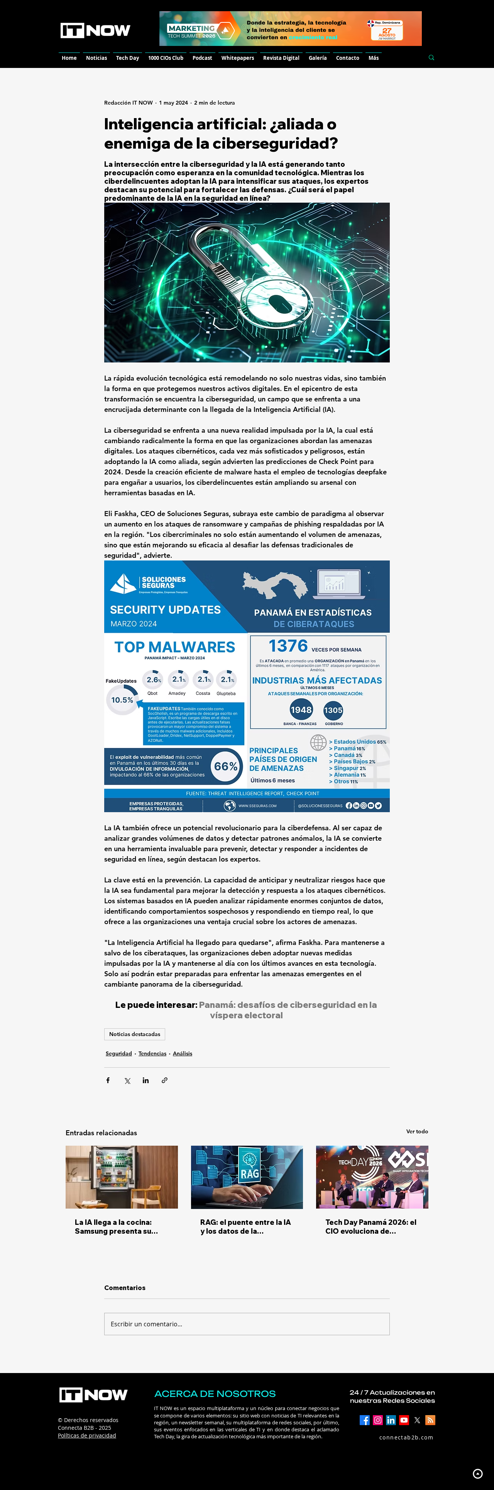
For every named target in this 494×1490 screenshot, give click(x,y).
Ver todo (417, 1131)
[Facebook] (365, 1420)
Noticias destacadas (134, 1034)
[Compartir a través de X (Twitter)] (126, 1080)
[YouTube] (404, 1420)
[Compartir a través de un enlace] (164, 1080)
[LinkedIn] (391, 1420)
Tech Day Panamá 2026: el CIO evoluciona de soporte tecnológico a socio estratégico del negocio (370, 1227)
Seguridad (119, 1053)
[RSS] (430, 1420)
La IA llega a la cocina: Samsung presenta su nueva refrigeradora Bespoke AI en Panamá (115, 1227)
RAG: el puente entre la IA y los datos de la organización (245, 1227)
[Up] (477, 1473)
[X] (417, 1420)
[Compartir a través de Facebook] (108, 1080)
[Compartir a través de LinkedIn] (145, 1080)
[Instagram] (378, 1420)
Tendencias (152, 1053)
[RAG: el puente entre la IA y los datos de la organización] (247, 1177)
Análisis (182, 1053)
